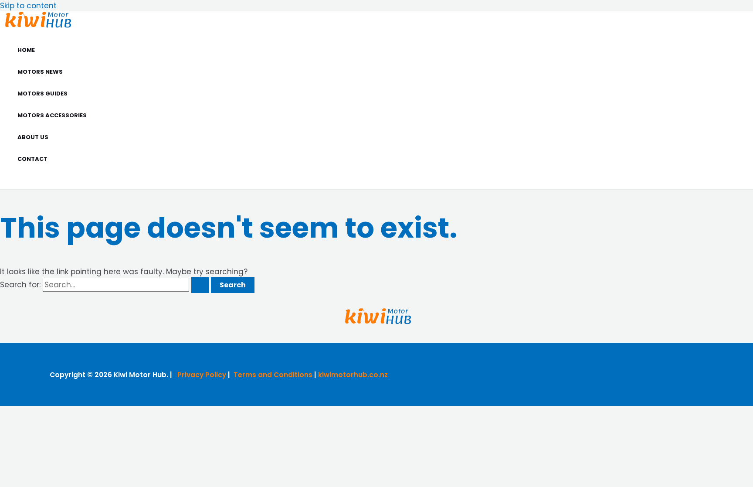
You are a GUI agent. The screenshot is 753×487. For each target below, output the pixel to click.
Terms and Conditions (273, 374)
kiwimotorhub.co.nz (353, 374)
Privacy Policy (201, 374)
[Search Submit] (200, 285)
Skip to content (28, 5)
